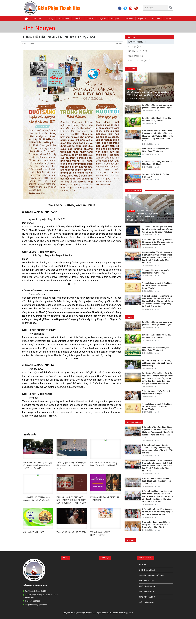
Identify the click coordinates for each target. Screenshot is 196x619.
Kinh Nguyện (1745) (137, 42)
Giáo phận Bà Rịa (146, 581)
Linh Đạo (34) (134, 46)
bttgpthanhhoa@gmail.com (36, 605)
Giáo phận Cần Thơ (147, 597)
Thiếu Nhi (156, 19)
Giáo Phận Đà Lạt (146, 602)
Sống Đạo (115, 19)
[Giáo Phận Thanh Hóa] (52, 8)
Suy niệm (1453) (135, 56)
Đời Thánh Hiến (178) (137, 51)
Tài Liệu (168, 19)
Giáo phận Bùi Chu (147, 592)
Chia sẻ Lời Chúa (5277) (139, 60)
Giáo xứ (90, 19)
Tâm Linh (129, 19)
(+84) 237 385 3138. (32, 601)
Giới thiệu (37, 19)
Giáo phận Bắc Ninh (147, 586)
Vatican (142, 565)
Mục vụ (102, 19)
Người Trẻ (142, 19)
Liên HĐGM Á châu (147, 570)
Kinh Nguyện (38, 28)
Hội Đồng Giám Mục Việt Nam (151, 575)
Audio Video (64, 19)
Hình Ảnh (78, 19)
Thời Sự (50, 19)
